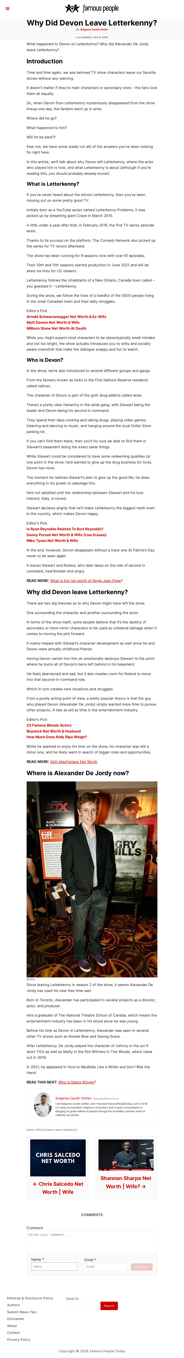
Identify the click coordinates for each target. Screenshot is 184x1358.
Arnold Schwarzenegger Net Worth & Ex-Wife (66, 317)
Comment (35, 1228)
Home (30, 1129)
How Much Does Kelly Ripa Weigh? (57, 737)
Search (72, 1298)
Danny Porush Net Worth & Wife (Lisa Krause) (67, 535)
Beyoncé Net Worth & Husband (54, 731)
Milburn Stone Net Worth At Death (56, 328)
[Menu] (7, 9)
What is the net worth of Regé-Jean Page (85, 581)
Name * (37, 1259)
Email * (90, 1260)
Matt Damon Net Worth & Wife (53, 322)
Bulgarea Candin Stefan (94, 29)
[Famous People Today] (92, 8)
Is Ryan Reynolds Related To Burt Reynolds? (65, 529)
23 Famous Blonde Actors (49, 725)
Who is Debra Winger (76, 1082)
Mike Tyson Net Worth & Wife (52, 540)
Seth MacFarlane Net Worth (73, 762)
